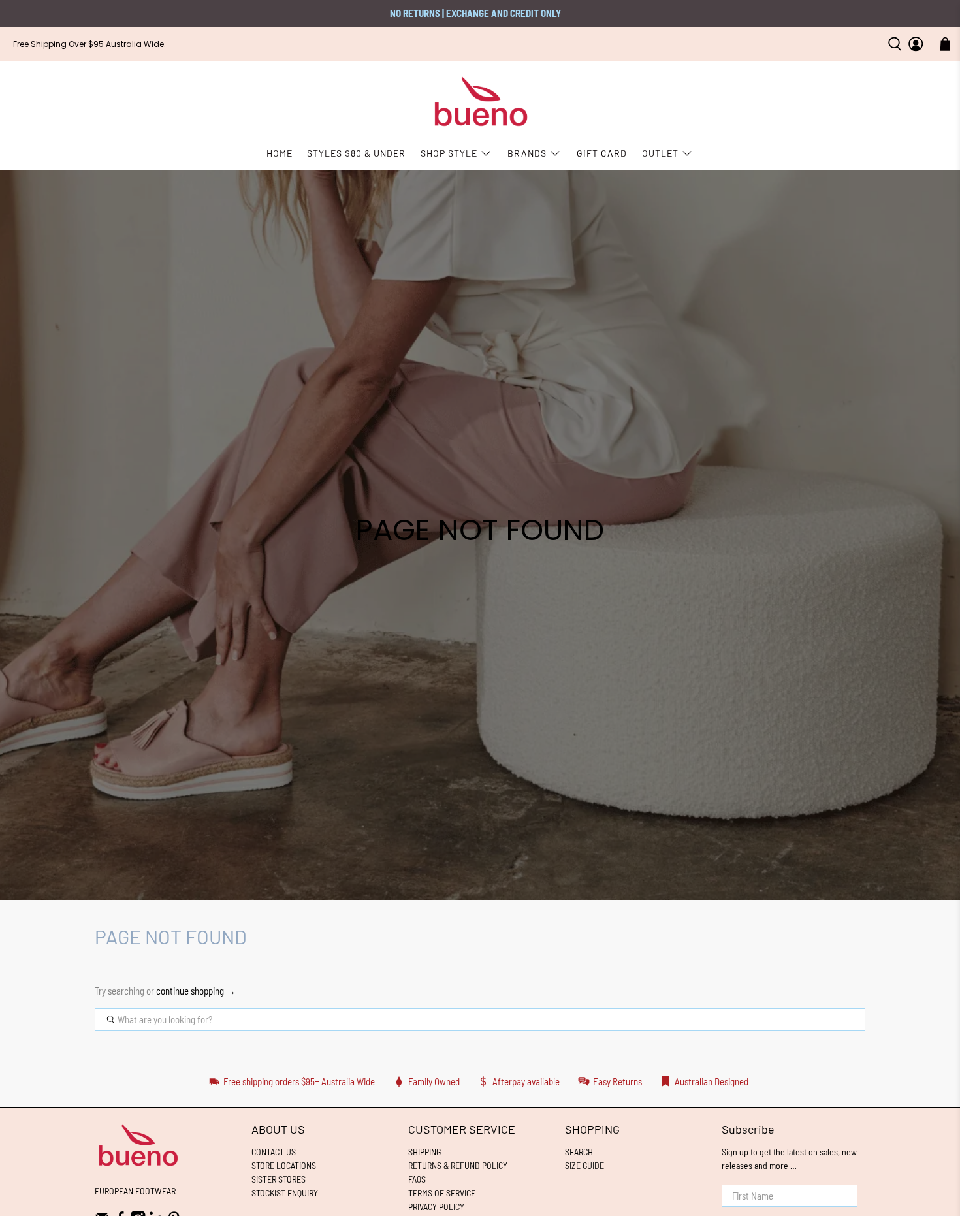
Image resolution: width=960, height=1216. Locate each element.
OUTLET (660, 153)
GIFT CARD (602, 153)
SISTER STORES (278, 1179)
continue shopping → (196, 991)
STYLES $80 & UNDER (356, 153)
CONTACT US (273, 1151)
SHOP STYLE (449, 153)
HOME (279, 153)
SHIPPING (424, 1151)
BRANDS (527, 153)
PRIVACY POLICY (436, 1206)
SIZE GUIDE (584, 1165)
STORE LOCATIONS (283, 1165)
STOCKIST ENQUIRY (284, 1192)
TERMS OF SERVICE (441, 1192)
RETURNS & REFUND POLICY (457, 1165)
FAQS (417, 1179)
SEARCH (579, 1151)
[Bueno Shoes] (480, 102)
